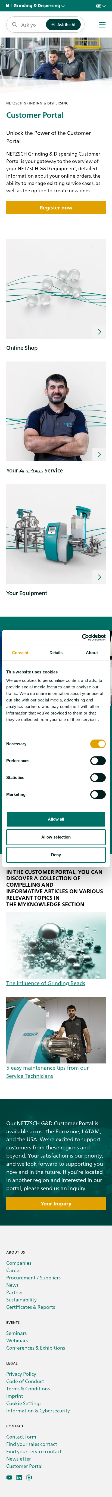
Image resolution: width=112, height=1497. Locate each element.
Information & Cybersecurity (38, 1410)
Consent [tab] (20, 652)
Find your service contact (34, 1451)
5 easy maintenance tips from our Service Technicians (47, 1071)
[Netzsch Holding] (8, 5)
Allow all (56, 819)
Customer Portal (24, 1465)
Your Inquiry (56, 1204)
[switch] (98, 760)
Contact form (21, 1436)
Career (13, 1270)
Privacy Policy (21, 1373)
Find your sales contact (31, 1443)
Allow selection (56, 837)
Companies (18, 1262)
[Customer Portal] (29, 1477)
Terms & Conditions (28, 1388)
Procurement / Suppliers (33, 1277)
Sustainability (21, 1299)
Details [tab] (56, 652)
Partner (14, 1292)
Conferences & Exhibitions (35, 1347)
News (12, 1284)
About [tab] (92, 652)
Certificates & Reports (30, 1306)
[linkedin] (19, 1477)
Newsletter (18, 1458)
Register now (56, 208)
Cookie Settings (23, 1403)
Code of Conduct (25, 1381)
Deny (56, 854)
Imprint (14, 1395)
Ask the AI (66, 24)
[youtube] (9, 1477)
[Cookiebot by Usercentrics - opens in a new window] (82, 637)
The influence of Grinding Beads (45, 982)
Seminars (16, 1332)
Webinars (17, 1340)
